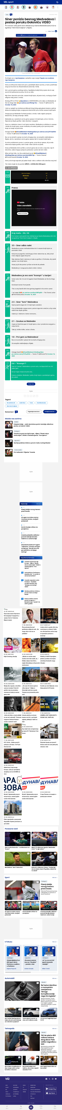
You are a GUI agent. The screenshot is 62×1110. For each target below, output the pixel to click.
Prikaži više (31, 384)
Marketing (33, 1085)
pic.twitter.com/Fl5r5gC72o (28, 103)
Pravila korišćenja (35, 1089)
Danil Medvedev (41, 403)
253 (11, 431)
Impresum (32, 1087)
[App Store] (51, 1093)
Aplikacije (33, 1094)
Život (7, 1091)
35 (11, 14)
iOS (43, 1063)
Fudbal (25, 908)
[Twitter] (49, 1079)
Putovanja (8, 1096)
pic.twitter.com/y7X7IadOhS (46, 132)
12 (35, 948)
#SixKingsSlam (32, 132)
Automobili (16, 1094)
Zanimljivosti (9, 1015)
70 (28, 833)
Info (7, 1085)
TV (23, 1087)
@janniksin (24, 101)
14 (17, 948)
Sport (7, 1087)
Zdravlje (8, 1094)
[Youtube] (55, 1079)
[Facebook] (46, 1079)
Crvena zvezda (17, 450)
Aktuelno (44, 982)
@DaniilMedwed (21, 132)
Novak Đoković (11, 403)
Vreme (24, 1091)
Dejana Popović (11, 968)
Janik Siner (22, 403)
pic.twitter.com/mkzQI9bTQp (24, 155)
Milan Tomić (51, 31)
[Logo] (8, 2)
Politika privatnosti (35, 1091)
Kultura (15, 1085)
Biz (6, 1089)
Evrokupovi (16, 431)
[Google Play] (51, 1089)
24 (55, 1009)
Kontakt (32, 1098)
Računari (8, 1063)
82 (22, 580)
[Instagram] (52, 1079)
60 (22, 598)
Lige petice (17, 440)
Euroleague (10, 958)
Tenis (7, 14)
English (25, 1089)
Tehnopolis (16, 1091)
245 (22, 572)
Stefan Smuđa (28, 968)
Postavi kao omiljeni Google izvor (27, 35)
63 (11, 441)
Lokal (14, 1096)
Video (24, 1085)
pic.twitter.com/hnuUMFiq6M (32, 292)
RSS (31, 1096)
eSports (15, 1089)
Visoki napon (27, 1015)
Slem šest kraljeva (12, 406)
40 (11, 422)
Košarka (16, 421)
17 (53, 948)
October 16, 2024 (10, 105)
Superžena (16, 1087)
